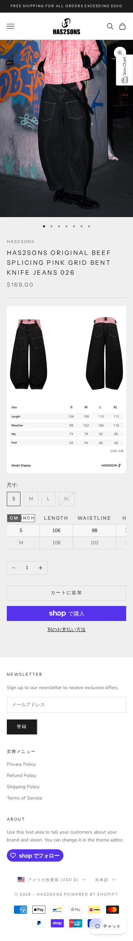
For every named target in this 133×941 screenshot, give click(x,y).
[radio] (14, 518)
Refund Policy (21, 775)
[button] (124, 70)
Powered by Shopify (91, 894)
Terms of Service (24, 798)
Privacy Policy (21, 764)
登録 (22, 727)
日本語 (101, 879)
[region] (66, 530)
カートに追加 (66, 593)
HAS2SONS (20, 241)
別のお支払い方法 (66, 629)
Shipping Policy (23, 787)
